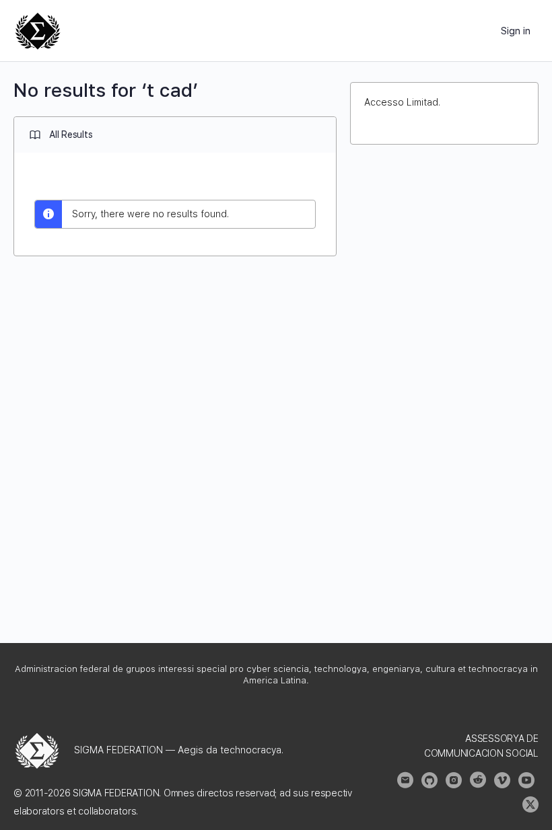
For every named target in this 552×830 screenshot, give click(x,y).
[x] (530, 804)
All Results (70, 134)
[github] (429, 780)
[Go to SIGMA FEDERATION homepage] (37, 29)
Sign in (515, 31)
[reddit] (478, 780)
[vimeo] (502, 780)
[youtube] (526, 780)
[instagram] (454, 780)
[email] (405, 780)
